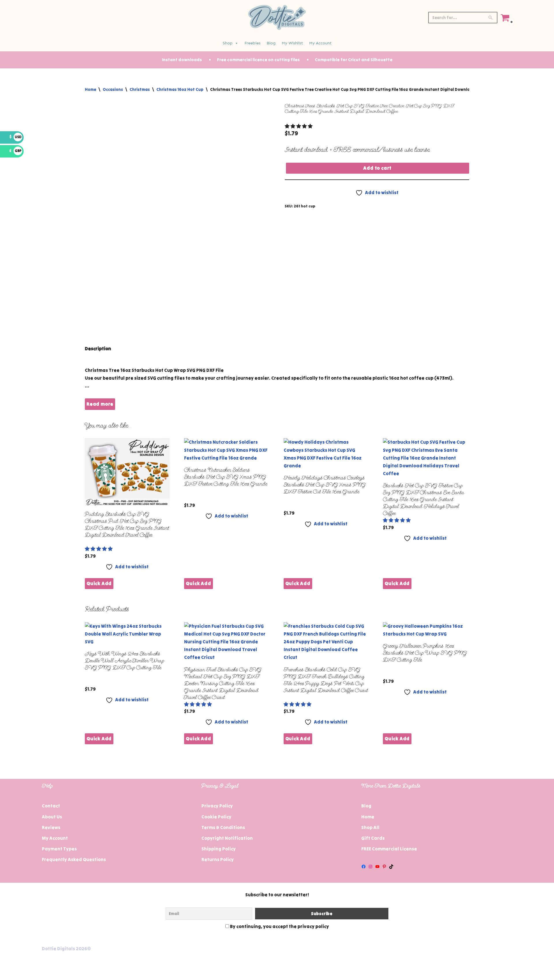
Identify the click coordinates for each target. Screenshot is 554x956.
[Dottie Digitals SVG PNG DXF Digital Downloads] (277, 17)
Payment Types (59, 849)
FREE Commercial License (389, 849)
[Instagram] (370, 866)
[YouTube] (377, 866)
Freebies (252, 43)
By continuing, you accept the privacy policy (279, 926)
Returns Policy (217, 859)
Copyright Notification (227, 838)
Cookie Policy (216, 817)
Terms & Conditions (223, 827)
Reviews (51, 827)
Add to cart (377, 168)
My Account (320, 43)
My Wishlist (292, 43)
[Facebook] (363, 866)
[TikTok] (391, 866)
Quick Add (99, 583)
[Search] (490, 17)
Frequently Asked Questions (74, 859)
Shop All (370, 827)
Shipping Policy (218, 849)
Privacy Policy (217, 806)
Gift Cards (373, 838)
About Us (52, 817)
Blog (271, 43)
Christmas (140, 89)
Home (90, 89)
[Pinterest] (384, 866)
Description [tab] (98, 348)
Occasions (113, 89)
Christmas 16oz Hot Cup (179, 89)
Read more (100, 404)
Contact (51, 806)
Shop (228, 43)
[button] (299, 126)
